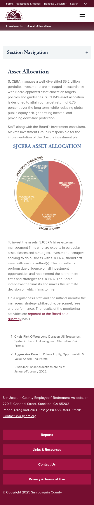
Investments (14, 26)
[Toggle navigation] (80, 14)
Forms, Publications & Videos (23, 4)
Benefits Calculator (55, 4)
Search (74, 4)
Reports (47, 434)
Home (14, 14)
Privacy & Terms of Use (47, 479)
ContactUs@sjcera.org (19, 415)
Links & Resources (47, 449)
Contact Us (47, 464)
